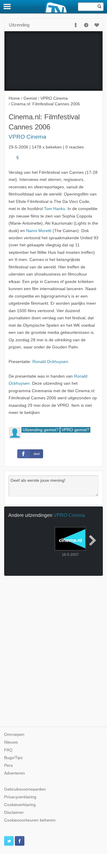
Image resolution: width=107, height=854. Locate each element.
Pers (8, 765)
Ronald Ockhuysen (50, 361)
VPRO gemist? (75, 430)
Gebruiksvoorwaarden (25, 789)
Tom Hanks (54, 209)
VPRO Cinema (27, 137)
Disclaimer (14, 812)
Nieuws (11, 742)
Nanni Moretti (38, 231)
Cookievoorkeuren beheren (30, 820)
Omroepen (14, 734)
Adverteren (14, 773)
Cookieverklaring (20, 805)
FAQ (8, 750)
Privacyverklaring (20, 797)
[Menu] (7, 6)
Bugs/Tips (13, 758)
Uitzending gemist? (41, 430)
